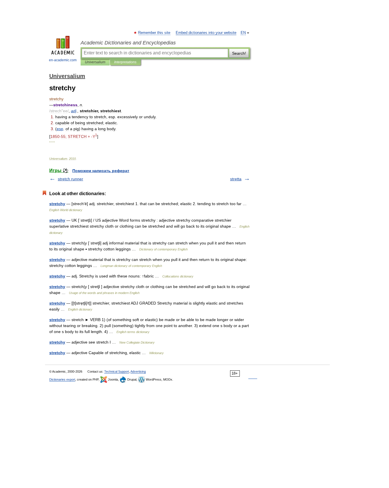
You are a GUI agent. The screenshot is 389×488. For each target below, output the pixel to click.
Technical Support (116, 371)
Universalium (95, 62)
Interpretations (125, 62)
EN (243, 33)
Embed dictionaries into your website (206, 33)
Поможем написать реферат (100, 170)
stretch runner (70, 179)
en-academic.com (63, 60)
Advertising (138, 371)
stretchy (57, 203)
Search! (239, 53)
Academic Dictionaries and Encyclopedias (128, 43)
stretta (235, 179)
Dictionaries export (62, 379)
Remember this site (154, 33)
